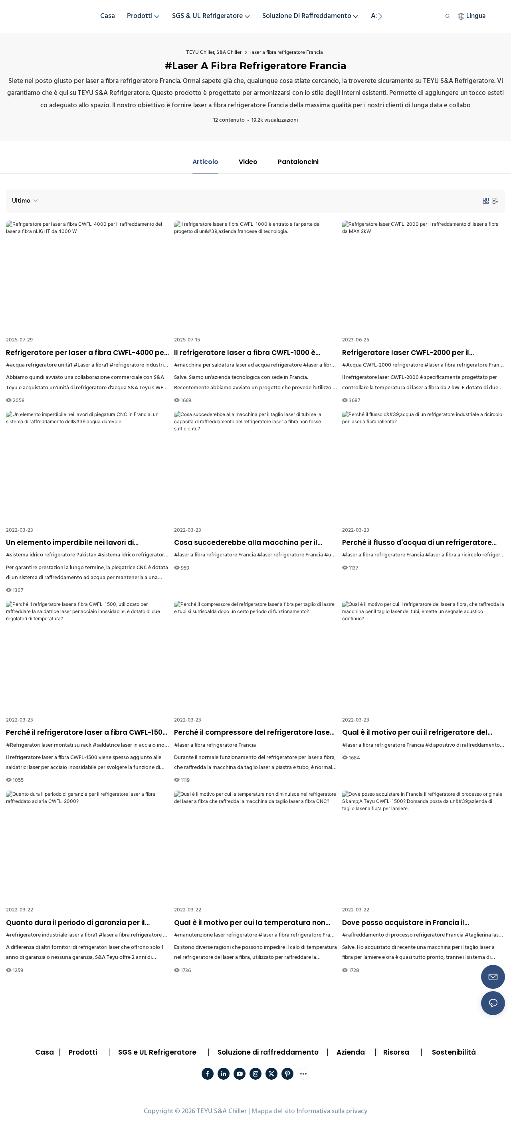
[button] (380, 16)
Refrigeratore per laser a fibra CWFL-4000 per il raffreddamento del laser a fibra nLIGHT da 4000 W (86, 353)
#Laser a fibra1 (90, 365)
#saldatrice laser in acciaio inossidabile (139, 745)
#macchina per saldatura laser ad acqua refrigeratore (238, 365)
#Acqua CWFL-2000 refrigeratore (382, 365)
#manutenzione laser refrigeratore (215, 935)
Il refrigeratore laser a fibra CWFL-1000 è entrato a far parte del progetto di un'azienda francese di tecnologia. (255, 353)
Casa (44, 1052)
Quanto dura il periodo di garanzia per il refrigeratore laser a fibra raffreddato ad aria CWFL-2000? (86, 923)
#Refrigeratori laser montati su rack (48, 745)
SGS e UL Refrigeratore (157, 1052)
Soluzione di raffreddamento (268, 1052)
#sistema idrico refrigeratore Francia (142, 555)
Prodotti (83, 1052)
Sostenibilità (454, 1052)
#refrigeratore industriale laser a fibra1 (155, 365)
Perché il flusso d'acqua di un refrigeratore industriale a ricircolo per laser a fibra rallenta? (417, 543)
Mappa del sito (273, 1111)
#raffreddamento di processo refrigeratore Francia (402, 935)
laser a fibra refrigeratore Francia (286, 52)
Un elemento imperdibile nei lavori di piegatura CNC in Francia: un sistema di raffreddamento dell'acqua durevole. (75, 543)
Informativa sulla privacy (332, 1111)
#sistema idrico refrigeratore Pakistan (51, 555)
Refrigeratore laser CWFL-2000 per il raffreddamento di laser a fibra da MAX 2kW (419, 353)
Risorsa (396, 1052)
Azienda (351, 1052)
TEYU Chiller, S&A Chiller (214, 52)
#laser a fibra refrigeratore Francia (465, 365)
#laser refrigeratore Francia (290, 555)
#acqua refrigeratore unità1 (39, 365)
